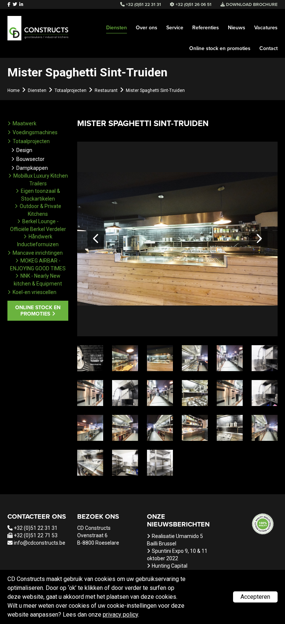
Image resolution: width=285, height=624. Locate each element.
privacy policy (120, 614)
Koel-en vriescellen (34, 292)
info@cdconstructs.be (39, 543)
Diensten (116, 27)
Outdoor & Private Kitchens (40, 210)
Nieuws (236, 27)
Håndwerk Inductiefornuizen (38, 240)
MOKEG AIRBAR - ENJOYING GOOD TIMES (38, 264)
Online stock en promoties (219, 48)
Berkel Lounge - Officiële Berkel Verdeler (38, 225)
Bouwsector (30, 159)
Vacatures (266, 27)
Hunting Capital (169, 566)
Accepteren (255, 596)
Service (174, 27)
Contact (268, 48)
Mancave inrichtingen (38, 253)
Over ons (146, 27)
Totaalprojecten (31, 141)
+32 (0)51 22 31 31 (36, 528)
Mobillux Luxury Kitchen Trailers (40, 179)
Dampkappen (32, 168)
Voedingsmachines (35, 132)
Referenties (205, 27)
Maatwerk (24, 123)
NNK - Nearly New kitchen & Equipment (38, 280)
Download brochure (251, 4)
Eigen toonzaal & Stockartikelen (40, 195)
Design (24, 150)
